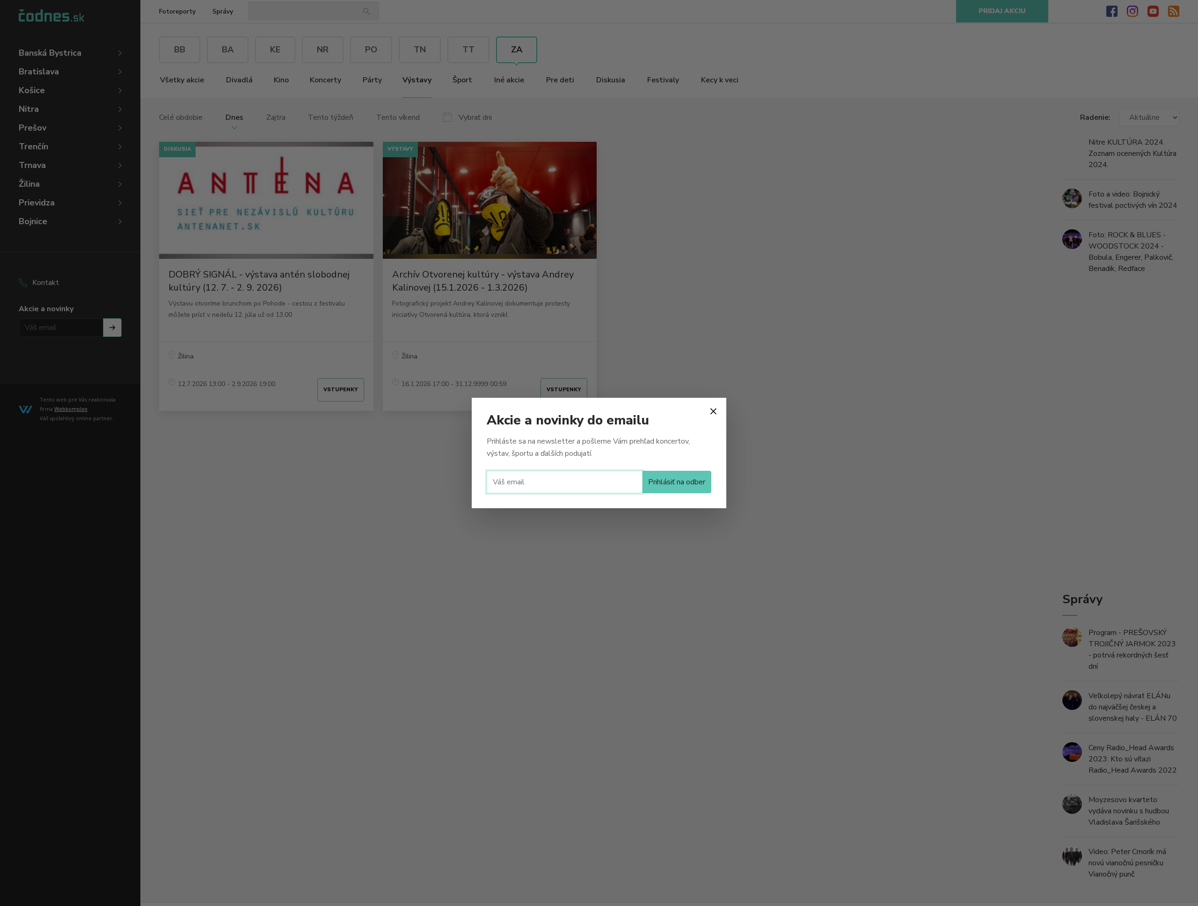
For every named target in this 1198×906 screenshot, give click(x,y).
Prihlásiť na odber (676, 482)
